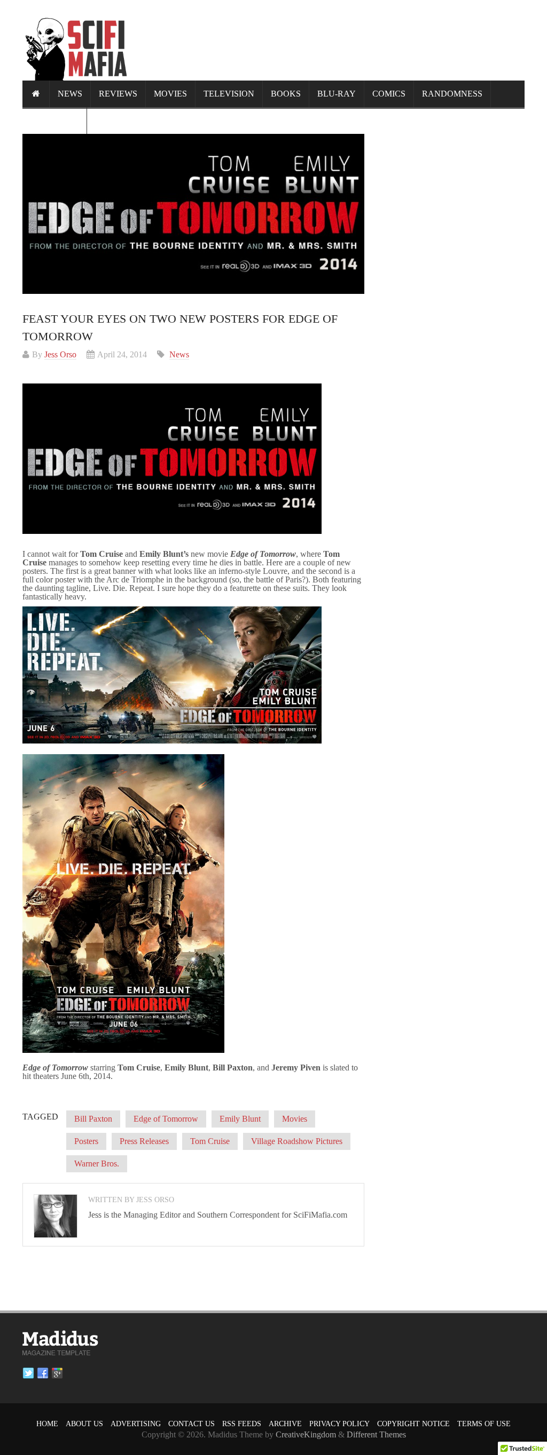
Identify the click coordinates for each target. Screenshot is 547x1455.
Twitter (28, 1373)
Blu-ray (336, 93)
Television (229, 93)
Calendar (54, 120)
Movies (170, 93)
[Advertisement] (330, 40)
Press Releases (144, 1141)
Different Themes (376, 1434)
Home (47, 1424)
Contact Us (191, 1424)
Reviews (118, 93)
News (70, 93)
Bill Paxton (93, 1118)
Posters (86, 1141)
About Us (84, 1424)
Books (286, 93)
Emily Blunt (240, 1118)
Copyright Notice (413, 1424)
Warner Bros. (96, 1163)
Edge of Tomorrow (166, 1118)
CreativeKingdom (306, 1434)
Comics (388, 93)
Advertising (136, 1424)
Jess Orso (60, 354)
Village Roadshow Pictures (296, 1141)
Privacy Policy (339, 1424)
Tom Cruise (210, 1141)
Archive (285, 1424)
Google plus (57, 1373)
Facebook (43, 1373)
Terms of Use (484, 1424)
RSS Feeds (241, 1424)
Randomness (452, 93)
